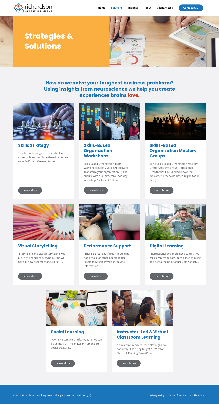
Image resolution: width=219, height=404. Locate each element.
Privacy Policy (157, 395)
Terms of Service (177, 395)
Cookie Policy (197, 395)
